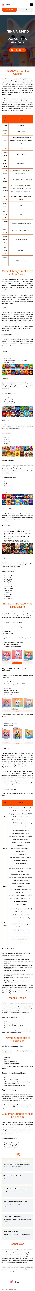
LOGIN (25, 9)
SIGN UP (9, 9)
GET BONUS (17, 50)
